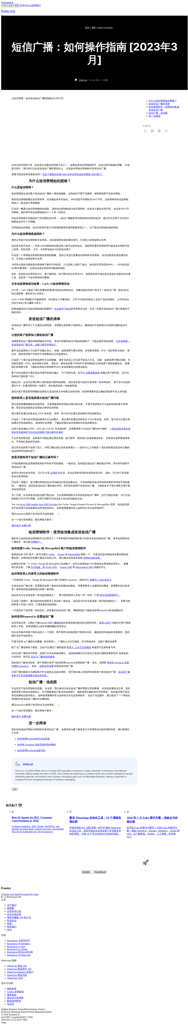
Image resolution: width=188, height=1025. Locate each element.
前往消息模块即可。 (110, 595)
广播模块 (56, 623)
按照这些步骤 (46, 666)
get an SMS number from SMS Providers (39, 504)
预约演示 (16, 525)
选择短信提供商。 (92, 558)
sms (15, 789)
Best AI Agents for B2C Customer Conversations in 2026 (32, 819)
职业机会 (11, 920)
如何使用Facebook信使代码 (31, 750)
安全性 (10, 1004)
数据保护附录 (14, 1001)
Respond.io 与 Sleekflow (19, 943)
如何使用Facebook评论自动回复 (33, 739)
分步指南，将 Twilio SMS (44, 567)
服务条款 (11, 995)
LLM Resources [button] (12, 897)
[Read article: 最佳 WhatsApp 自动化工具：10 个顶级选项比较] (70, 812)
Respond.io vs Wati (16, 946)
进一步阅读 (154, 116)
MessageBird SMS (84, 567)
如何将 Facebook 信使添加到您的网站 (36, 744)
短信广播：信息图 (158, 113)
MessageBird (74, 554)
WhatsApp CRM (15, 978)
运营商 (53, 473)
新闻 (9, 923)
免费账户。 (37, 542)
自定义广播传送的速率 (42, 657)
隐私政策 (11, 988)
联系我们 (6, 11)
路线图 (10, 908)
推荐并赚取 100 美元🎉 (19, 917)
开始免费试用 (100, 872)
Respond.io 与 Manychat (18, 955)
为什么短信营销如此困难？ (163, 100)
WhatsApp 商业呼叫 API (19, 969)
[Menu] (2, 15)
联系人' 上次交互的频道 (79, 647)
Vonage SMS (66, 567)
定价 (22, 5)
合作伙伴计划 (14, 911)
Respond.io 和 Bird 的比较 (20, 952)
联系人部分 (105, 623)
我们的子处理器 (15, 998)
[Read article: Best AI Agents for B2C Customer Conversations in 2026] (13, 812)
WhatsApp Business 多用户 (20, 972)
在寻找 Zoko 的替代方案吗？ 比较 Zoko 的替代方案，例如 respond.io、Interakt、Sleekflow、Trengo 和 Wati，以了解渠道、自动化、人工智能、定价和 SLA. (153, 832)
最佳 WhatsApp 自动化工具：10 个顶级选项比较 (95, 819)
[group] (94, 897)
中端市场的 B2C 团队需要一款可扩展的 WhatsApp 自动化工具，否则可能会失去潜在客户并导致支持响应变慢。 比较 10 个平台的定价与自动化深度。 (95, 830)
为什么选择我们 (32, 5)
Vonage (60, 554)
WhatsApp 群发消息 (17, 975)
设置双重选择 (92, 373)
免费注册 (26, 525)
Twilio (51, 554)
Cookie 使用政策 (15, 991)
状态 (9, 929)
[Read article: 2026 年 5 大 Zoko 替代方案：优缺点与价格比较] (128, 812)
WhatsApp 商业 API (17, 966)
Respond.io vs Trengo (17, 949)
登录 (13, 11)
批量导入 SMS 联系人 (100, 580)
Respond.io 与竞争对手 (18, 940)
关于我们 (11, 905)
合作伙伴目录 (14, 914)
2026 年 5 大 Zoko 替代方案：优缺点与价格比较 (152, 819)
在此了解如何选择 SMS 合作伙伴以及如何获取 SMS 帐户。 (73, 174)
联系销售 (86, 872)
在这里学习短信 (62, 309)
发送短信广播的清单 (159, 104)
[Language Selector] (2, 9)
